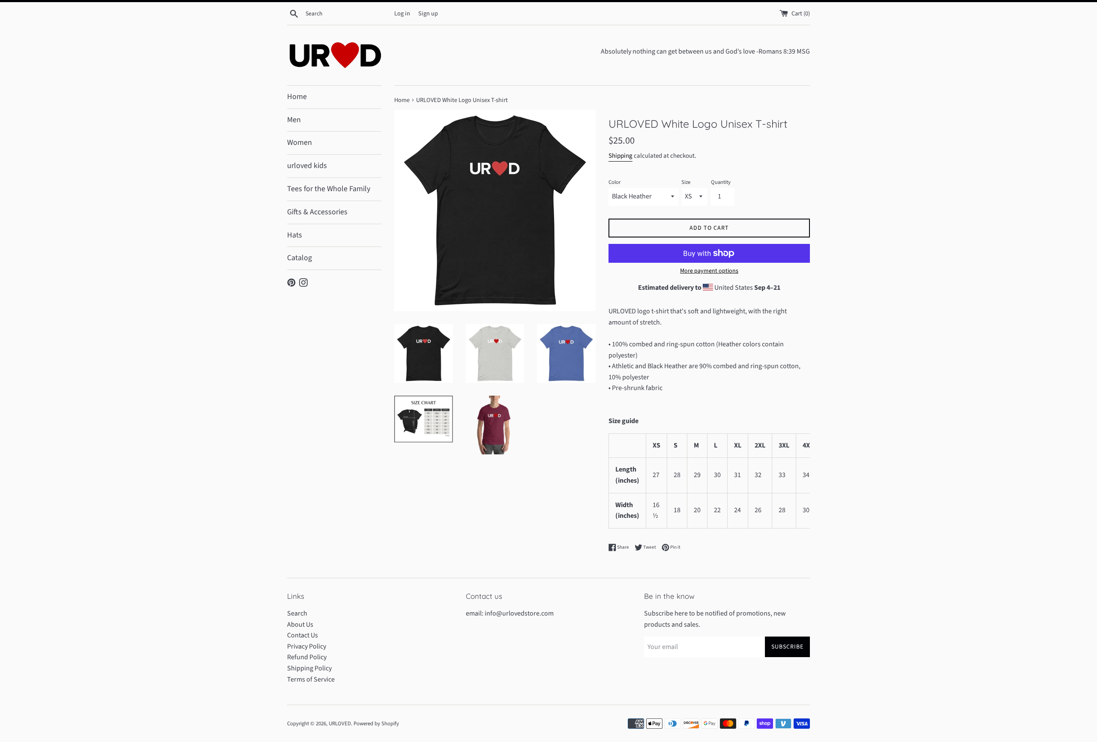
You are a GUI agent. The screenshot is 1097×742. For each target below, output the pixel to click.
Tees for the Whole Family (328, 188)
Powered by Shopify (376, 723)
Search (297, 613)
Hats (294, 235)
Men (294, 119)
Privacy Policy (306, 646)
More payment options (709, 271)
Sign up (428, 13)
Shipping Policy (309, 668)
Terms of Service (311, 679)
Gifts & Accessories (317, 212)
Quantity (721, 182)
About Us (300, 624)
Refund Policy (307, 657)
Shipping (620, 155)
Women (299, 142)
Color (614, 182)
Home (297, 96)
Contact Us (302, 635)
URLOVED (340, 723)
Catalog (299, 257)
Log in (402, 13)
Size (685, 182)
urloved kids (307, 165)
